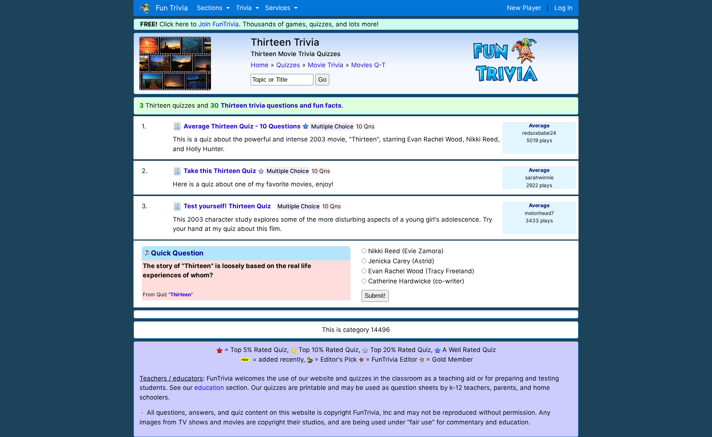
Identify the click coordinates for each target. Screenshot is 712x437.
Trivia (245, 8)
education (209, 387)
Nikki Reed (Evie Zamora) (406, 251)
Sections (210, 8)
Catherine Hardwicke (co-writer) (416, 281)
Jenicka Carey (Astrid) (401, 261)
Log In (563, 8)
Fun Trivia (170, 7)
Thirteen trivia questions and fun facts (281, 105)
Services (278, 8)
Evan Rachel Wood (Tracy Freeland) (421, 271)
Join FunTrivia (218, 24)
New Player (524, 8)
